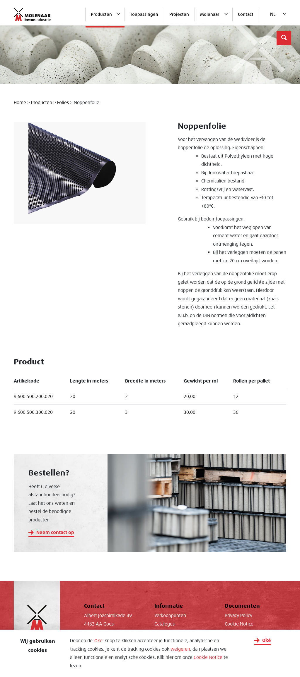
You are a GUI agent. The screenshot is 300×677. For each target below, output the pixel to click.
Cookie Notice (208, 657)
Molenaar (209, 14)
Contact (245, 14)
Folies (63, 103)
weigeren (180, 649)
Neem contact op (55, 532)
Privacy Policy (238, 616)
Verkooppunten (170, 616)
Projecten (179, 14)
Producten (101, 14)
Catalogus (164, 624)
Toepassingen (144, 14)
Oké (98, 641)
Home (20, 103)
